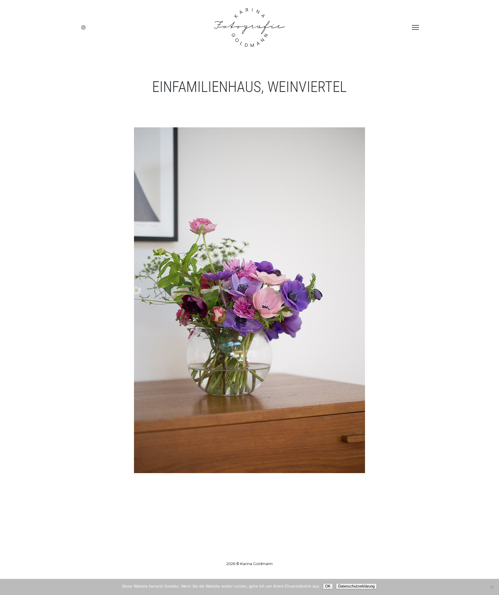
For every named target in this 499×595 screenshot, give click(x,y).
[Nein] (492, 587)
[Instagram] (83, 27)
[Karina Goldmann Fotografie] (249, 27)
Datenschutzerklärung (356, 586)
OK (328, 586)
